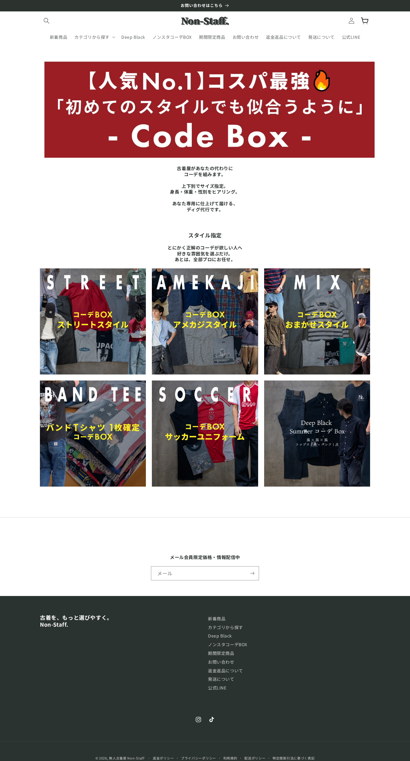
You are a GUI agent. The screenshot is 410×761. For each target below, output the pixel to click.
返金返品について (225, 671)
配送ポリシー (254, 758)
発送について (221, 679)
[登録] (252, 573)
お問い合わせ (221, 662)
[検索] (46, 20)
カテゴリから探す (225, 627)
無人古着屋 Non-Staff (127, 758)
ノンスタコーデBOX (227, 644)
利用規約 (230, 758)
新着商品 (216, 619)
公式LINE (217, 688)
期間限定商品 (221, 653)
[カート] (364, 20)
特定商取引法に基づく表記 (294, 758)
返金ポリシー (163, 758)
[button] (94, 37)
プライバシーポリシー (198, 758)
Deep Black (220, 636)
